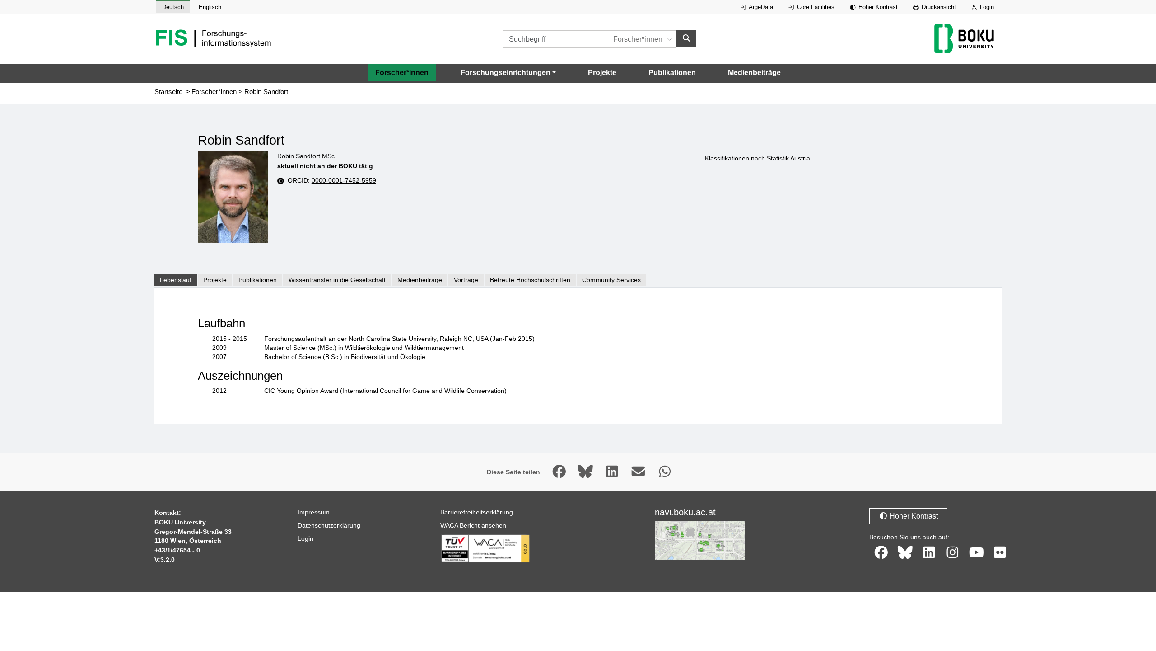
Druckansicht (938, 7)
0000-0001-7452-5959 (344, 180)
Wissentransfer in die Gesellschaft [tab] (337, 279)
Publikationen (672, 72)
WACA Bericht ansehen (473, 525)
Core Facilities (814, 7)
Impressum (314, 512)
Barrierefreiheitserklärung (476, 512)
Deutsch (173, 7)
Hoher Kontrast (877, 7)
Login (986, 7)
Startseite (168, 91)
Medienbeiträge (754, 72)
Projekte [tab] (215, 279)
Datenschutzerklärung (329, 525)
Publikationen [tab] (257, 279)
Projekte (602, 72)
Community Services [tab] (611, 279)
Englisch (210, 7)
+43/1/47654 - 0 (177, 550)
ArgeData (760, 7)
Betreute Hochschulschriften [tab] (530, 279)
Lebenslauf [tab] (175, 279)
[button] (508, 72)
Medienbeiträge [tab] (419, 279)
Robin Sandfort (266, 91)
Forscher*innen (402, 72)
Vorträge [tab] (466, 279)
